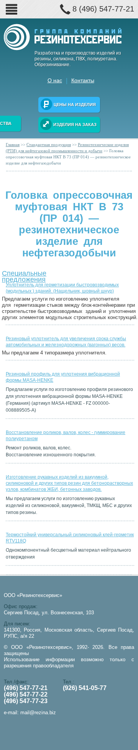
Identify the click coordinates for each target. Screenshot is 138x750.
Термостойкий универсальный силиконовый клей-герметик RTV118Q (70, 538)
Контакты (82, 80)
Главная (13, 144)
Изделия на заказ (75, 124)
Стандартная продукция (48, 144)
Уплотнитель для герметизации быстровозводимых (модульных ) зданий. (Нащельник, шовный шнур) (62, 288)
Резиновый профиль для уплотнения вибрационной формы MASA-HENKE (63, 377)
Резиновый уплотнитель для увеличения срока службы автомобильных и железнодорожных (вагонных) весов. (66, 342)
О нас (55, 80)
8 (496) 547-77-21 (103, 9)
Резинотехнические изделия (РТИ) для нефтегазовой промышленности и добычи (67, 147)
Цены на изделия (75, 104)
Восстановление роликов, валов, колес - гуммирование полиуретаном (65, 435)
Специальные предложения (24, 274)
